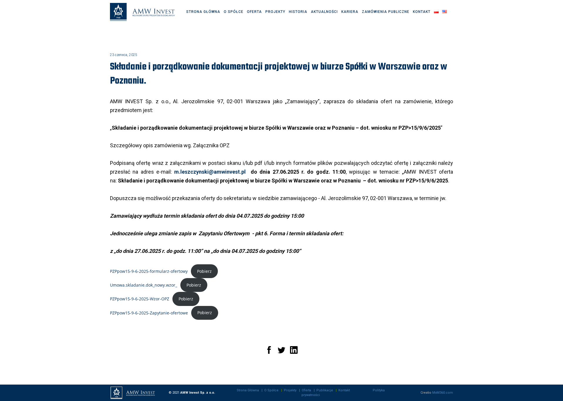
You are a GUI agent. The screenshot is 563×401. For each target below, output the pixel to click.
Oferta (306, 390)
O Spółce (271, 390)
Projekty (290, 390)
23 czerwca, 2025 (123, 55)
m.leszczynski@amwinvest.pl (210, 172)
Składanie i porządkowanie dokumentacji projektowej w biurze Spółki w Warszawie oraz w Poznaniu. (278, 74)
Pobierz (204, 271)
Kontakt (344, 390)
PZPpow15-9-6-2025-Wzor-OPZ (139, 299)
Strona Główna (248, 390)
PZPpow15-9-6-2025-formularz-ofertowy (149, 271)
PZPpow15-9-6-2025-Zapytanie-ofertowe (149, 312)
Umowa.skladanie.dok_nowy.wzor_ (143, 285)
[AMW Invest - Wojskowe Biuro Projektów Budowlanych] (142, 12)
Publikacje (324, 390)
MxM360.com (442, 393)
